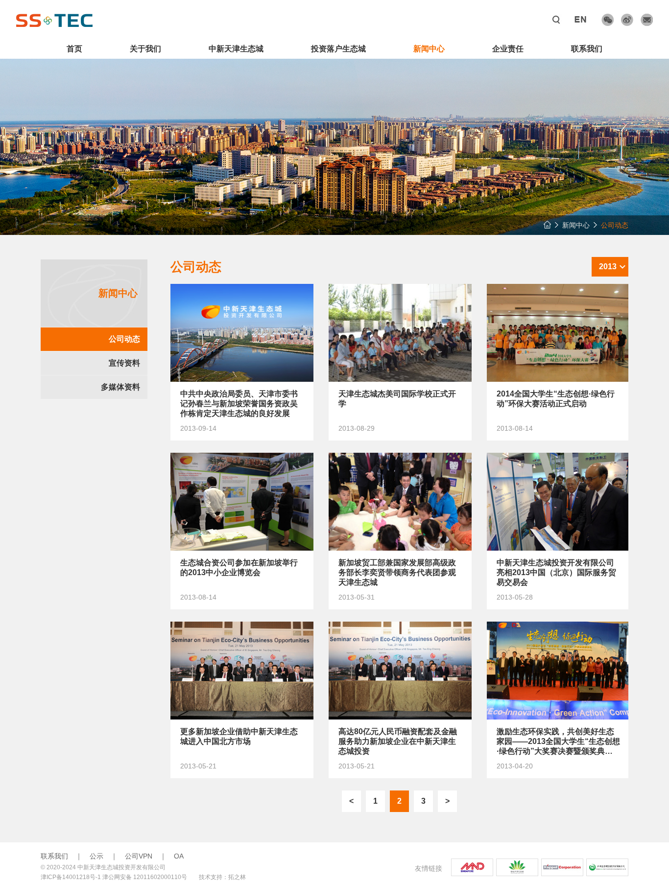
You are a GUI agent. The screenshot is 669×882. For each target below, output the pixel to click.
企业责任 (508, 49)
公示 (96, 856)
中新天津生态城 (236, 49)
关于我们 (145, 49)
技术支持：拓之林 (222, 877)
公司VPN (138, 856)
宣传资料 (124, 363)
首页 (74, 49)
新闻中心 (429, 49)
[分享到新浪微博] (627, 20)
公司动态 (124, 339)
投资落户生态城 (338, 49)
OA (179, 856)
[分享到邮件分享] (647, 20)
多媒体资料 (120, 387)
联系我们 (586, 49)
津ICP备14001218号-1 (71, 877)
